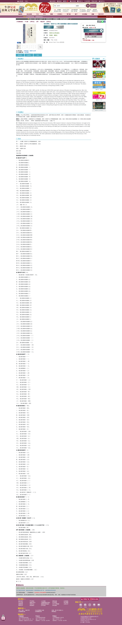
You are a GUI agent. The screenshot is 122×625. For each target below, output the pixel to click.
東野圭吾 (89, 9)
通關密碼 (20, 604)
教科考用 (101, 14)
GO (88, 5)
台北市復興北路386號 (23, 617)
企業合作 (66, 604)
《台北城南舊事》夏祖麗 (84, 11)
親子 (76, 14)
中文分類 (20, 602)
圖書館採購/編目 (45, 604)
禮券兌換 (54, 601)
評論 (100, 21)
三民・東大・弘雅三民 (24, 610)
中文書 (26, 21)
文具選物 (84, 14)
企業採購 (21, 1)
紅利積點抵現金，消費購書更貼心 (33, 16)
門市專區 (32, 601)
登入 (27, 1)
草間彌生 (59, 9)
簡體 (51, 14)
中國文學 (42, 21)
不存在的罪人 (65, 11)
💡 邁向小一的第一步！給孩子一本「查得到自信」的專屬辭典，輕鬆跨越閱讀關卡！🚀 (36, 19)
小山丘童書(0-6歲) (39, 610)
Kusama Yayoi (66, 9)
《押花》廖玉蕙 (73, 11)
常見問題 (54, 602)
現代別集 (27, 52)
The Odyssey (82, 9)
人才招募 (43, 601)
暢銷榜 (20, 14)
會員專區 (53, 1)
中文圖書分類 (20, 52)
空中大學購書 (55, 604)
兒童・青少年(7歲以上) (57, 610)
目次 (38, 55)
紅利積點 (66, 601)
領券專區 (88, 1)
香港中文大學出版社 (54, 33)
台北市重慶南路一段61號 (58, 617)
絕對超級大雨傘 (57, 11)
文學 (37, 21)
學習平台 (102, 1)
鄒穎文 (55, 35)
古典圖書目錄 (38, 611)
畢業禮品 (54, 611)
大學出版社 (19, 50)
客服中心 (80, 1)
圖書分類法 (32, 602)
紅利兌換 (73, 1)
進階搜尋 (93, 5)
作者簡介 (29, 55)
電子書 (69, 14)
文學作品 (32, 21)
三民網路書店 (19, 21)
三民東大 (59, 14)
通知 (66, 1)
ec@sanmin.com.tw (28, 620)
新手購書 (66, 602)
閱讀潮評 (32, 605)
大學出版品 (26, 50)
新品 (29, 14)
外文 (44, 14)
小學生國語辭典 (74, 9)
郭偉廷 (51, 35)
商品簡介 (20, 55)
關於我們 (20, 601)
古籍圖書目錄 (21, 611)
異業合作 (20, 605)
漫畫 (92, 14)
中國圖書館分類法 (45, 602)
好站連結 (54, 605)
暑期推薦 (95, 9)
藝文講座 (95, 1)
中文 (37, 14)
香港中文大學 (33, 50)
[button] (99, 111)
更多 (104, 58)
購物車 (60, 1)
